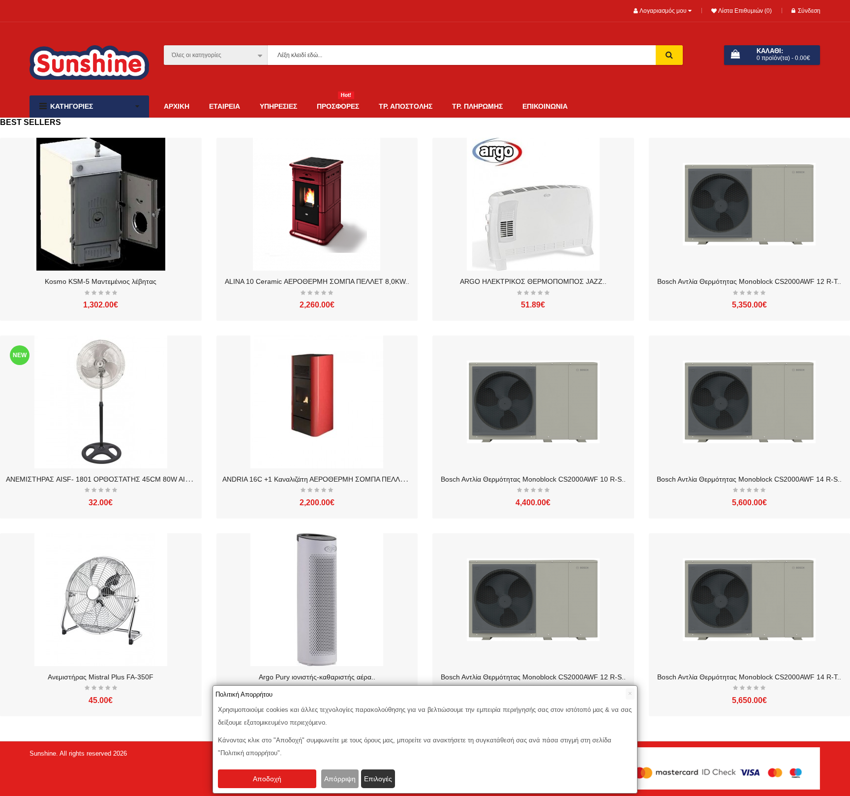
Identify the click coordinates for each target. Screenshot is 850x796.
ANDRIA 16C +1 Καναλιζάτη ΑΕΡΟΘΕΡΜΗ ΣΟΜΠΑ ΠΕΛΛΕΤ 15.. (322, 479)
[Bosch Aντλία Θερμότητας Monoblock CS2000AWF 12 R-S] (533, 599)
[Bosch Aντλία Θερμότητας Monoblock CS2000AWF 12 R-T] (749, 204)
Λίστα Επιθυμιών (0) (744, 10)
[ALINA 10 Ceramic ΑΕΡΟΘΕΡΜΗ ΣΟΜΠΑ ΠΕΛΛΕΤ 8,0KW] (316, 204)
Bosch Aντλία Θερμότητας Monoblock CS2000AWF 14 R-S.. (749, 479)
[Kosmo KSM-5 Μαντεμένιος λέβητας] (100, 204)
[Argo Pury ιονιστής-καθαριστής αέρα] (316, 599)
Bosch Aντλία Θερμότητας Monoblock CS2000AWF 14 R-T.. (749, 677)
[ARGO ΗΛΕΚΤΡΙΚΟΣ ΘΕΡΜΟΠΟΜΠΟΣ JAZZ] (533, 204)
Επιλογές (378, 779)
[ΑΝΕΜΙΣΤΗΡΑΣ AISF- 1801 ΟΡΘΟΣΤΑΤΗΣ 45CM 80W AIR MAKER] (100, 402)
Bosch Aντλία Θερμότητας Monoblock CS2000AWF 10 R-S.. (533, 479)
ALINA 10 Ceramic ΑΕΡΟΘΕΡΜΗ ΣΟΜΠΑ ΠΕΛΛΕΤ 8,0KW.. (317, 281)
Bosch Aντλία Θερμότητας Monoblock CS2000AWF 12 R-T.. (749, 281)
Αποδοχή (267, 779)
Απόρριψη (340, 779)
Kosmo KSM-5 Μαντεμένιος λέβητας (100, 281)
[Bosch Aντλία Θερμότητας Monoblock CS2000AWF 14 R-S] (749, 402)
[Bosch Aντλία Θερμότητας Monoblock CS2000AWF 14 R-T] (749, 599)
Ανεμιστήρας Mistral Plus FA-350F (100, 677)
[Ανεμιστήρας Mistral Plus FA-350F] (100, 599)
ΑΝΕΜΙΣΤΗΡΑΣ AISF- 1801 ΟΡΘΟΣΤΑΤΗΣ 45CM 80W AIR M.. (104, 479)
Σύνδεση (809, 10)
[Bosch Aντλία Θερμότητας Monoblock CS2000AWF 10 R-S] (533, 402)
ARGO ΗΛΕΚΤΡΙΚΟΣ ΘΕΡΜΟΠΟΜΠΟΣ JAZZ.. (533, 281)
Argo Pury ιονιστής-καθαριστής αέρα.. (317, 677)
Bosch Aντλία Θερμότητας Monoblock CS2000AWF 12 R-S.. (533, 677)
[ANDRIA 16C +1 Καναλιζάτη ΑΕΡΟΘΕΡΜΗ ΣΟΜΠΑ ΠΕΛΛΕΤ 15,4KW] (316, 402)
